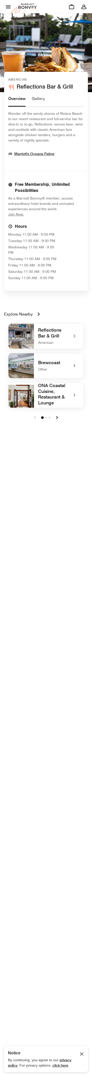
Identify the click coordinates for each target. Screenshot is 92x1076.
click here (60, 1065)
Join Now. (33, 214)
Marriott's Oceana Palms (34, 153)
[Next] (57, 417)
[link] (46, 336)
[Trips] (71, 7)
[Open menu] (8, 6)
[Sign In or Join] (84, 7)
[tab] (17, 101)
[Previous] (35, 417)
